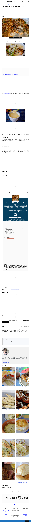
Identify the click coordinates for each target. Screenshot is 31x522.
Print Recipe (19, 37)
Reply (27, 343)
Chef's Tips (5, 71)
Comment (3, 299)
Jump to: (5, 69)
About (6, 514)
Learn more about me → (6, 362)
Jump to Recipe (13, 37)
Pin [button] (15, 217)
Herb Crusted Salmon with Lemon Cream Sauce (10, 74)
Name (3, 312)
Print (11, 217)
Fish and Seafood (7, 4)
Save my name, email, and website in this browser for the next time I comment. (16, 320)
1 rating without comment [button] (15, 289)
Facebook (19, 217)
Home (2, 4)
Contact (25, 510)
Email (3, 315)
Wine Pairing (5, 72)
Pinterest (25, 514)
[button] (14, 213)
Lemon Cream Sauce (6, 93)
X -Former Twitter (25, 515)
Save (15, 215)
